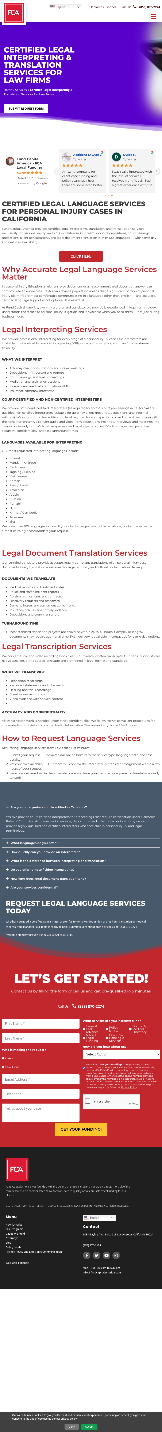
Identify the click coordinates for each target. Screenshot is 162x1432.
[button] (81, 807)
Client (9, 1058)
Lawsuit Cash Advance (92, 1029)
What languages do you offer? (34, 843)
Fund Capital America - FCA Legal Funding (29, 163)
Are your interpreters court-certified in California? (49, 807)
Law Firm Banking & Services (116, 1038)
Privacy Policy (129, 1087)
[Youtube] (106, 1255)
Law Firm (12, 1067)
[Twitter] (96, 1255)
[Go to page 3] (112, 195)
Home (8, 90)
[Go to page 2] (108, 195)
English (60, 7)
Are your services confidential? (34, 887)
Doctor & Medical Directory (139, 1029)
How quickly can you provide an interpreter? (45, 852)
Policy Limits (113, 1029)
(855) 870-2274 (92, 1245)
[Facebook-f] (86, 1255)
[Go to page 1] (105, 195)
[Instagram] (116, 1255)
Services (21, 90)
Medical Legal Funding (92, 1038)
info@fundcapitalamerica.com (102, 1272)
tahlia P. (129, 155)
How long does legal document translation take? (48, 879)
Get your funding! (81, 1129)
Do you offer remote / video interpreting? (42, 870)
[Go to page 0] (102, 195)
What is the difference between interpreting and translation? (58, 861)
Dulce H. (79, 155)
